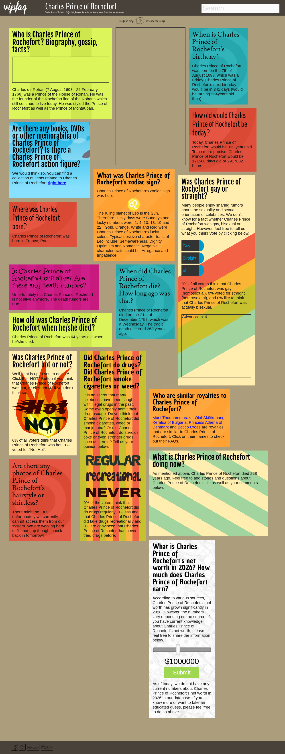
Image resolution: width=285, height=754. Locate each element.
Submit (182, 672)
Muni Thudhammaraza (173, 418)
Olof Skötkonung (209, 418)
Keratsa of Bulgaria (170, 422)
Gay (186, 245)
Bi (184, 270)
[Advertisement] (150, 96)
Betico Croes (189, 427)
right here (57, 182)
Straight (189, 258)
